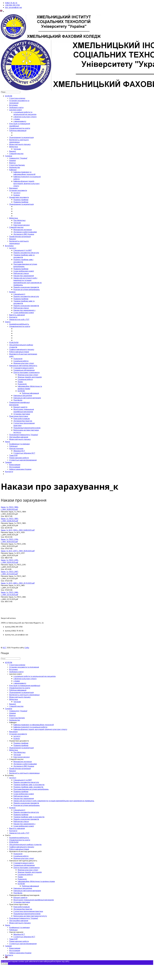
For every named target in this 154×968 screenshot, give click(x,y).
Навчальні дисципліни (22, 395)
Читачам (17, 149)
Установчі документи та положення (24, 667)
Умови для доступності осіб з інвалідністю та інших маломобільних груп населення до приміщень (27, 281)
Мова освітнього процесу (20, 144)
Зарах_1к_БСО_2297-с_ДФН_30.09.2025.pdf (18, 551)
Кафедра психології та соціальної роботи (30, 727)
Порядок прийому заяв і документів (28, 787)
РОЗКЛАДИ (13, 342)
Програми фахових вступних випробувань (31, 789)
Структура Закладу (17, 165)
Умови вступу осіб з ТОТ (19, 319)
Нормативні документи (19, 197)
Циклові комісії (15, 110)
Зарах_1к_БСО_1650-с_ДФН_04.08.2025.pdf (18, 530)
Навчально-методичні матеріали (27, 398)
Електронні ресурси (21, 225)
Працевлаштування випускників (26, 428)
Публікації (13, 446)
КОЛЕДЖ (8, 96)
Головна (8, 156)
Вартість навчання (17, 315)
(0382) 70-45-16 (11, 3)
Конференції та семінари (19, 444)
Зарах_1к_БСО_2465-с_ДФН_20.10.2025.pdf (18, 583)
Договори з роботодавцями (25, 232)
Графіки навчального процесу (21, 349)
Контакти (13, 317)
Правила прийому (20, 202)
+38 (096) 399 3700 (12, 5)
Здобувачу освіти (16, 107)
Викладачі (13, 188)
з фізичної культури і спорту (25, 117)
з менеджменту (19, 121)
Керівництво (14, 167)
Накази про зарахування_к (24, 310)
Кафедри (12, 170)
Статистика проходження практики (28, 911)
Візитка (12, 163)
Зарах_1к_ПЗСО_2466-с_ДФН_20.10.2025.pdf (10, 593)
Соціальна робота (20, 361)
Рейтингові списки (21, 273)
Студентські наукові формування (23, 460)
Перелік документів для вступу (26, 252)
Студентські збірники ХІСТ (24, 453)
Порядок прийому (20, 199)
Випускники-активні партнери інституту (30, 916)
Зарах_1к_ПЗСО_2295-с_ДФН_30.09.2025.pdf (10, 561)
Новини (12, 160)
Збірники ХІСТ (19, 451)
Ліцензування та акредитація (21, 137)
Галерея (8, 462)
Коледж (16, 195)
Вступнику (13, 105)
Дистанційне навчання (18, 437)
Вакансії (12, 151)
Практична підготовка (18, 416)
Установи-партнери (21, 414)
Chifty (27, 647)
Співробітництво (16, 153)
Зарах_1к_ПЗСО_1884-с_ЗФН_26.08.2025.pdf (10, 508)
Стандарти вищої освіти (23, 368)
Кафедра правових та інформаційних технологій (24, 173)
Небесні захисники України (20, 469)
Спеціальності (19, 294)
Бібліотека (13, 146)
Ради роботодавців (21, 418)
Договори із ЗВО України (23, 234)
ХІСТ (4, 647)
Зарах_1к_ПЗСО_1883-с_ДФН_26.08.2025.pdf (10, 519)
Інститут (16, 193)
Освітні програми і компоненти (26, 372)
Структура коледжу (17, 98)
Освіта (7, 322)
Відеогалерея (14, 464)
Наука (7, 441)
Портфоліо (17, 400)
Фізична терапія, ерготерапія (30, 377)
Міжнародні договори (22, 229)
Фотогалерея (14, 467)
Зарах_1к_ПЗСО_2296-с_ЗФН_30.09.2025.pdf (10, 540)
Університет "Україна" (18, 158)
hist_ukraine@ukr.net (13, 7)
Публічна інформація (17, 130)
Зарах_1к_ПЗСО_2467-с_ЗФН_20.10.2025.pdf (10, 572)
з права (16, 119)
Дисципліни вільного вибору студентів (25, 844)
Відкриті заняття (20, 407)
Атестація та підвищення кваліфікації (24, 685)
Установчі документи (18, 190)
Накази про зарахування (23, 276)
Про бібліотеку (19, 220)
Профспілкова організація (20, 236)
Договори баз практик (22, 421)
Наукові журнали (16, 448)
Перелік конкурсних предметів (26, 287)
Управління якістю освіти (19, 128)
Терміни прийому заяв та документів (28, 784)
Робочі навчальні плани (19, 352)
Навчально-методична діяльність (23, 365)
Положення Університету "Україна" (23, 435)
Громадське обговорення (24, 370)
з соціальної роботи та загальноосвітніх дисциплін (24, 113)
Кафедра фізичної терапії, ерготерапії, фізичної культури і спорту (26, 183)
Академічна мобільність (19, 324)
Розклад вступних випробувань (26, 289)
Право (20, 382)
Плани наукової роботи (19, 458)
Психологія (17, 358)
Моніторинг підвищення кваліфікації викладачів (23, 410)
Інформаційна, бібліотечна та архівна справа (30, 387)
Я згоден (4, 964)
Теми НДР (13, 455)
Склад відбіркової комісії (23, 271)
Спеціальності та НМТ (22, 250)
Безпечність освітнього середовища (19, 141)
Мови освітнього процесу (20, 439)
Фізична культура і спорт (23, 363)
